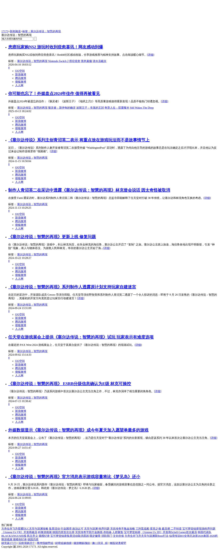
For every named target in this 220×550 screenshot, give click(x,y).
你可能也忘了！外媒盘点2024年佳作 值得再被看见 (54, 93)
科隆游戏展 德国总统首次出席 (56, 532)
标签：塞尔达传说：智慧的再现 (41, 31)
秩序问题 (103, 528)
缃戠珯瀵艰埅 (118, 543)
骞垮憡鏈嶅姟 (45, 543)
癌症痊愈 (74, 61)
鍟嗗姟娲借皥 (63, 543)
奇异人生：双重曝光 (116, 107)
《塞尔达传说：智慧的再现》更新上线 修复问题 (52, 236)
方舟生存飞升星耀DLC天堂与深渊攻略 (24, 528)
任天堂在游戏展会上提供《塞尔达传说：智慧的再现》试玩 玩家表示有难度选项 (81, 337)
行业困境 (66, 528)
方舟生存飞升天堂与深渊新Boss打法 (146, 535)
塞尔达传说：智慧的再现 (32, 61)
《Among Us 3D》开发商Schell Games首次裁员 (169, 532)
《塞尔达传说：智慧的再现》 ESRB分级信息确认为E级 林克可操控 (69, 383)
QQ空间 (20, 70)
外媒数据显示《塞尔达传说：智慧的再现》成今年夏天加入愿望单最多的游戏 (78, 430)
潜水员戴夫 (99, 61)
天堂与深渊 (91, 528)
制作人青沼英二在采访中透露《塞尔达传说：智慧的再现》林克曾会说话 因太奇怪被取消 (89, 190)
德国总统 (33, 539)
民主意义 (32, 535)
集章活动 (54, 528)
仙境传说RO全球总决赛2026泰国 (189, 535)
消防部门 (106, 535)
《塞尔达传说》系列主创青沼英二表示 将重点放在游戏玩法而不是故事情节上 (79, 140)
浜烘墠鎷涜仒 (26, 543)
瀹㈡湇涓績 (100, 543)
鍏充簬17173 (8, 543)
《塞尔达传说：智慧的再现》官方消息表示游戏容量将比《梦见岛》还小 (74, 476)
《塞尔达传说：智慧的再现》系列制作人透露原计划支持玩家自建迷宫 (72, 287)
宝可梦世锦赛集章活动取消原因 (69, 535)
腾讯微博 (20, 78)
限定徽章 (95, 535)
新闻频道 (15, 31)
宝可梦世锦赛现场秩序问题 (198, 528)
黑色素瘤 (86, 61)
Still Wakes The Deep (142, 107)
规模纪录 (44, 535)
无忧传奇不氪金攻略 (122, 528)
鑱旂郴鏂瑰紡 (82, 543)
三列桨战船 (142, 528)
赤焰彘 (107, 532)
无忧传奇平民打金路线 (89, 532)
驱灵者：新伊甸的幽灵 (62, 107)
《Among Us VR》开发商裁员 (19, 532)
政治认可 (77, 528)
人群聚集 (117, 532)
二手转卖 (176, 528)
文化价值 (118, 535)
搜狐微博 (20, 81)
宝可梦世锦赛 (132, 532)
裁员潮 (166, 528)
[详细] (150, 54)
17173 (4, 31)
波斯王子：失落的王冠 (90, 107)
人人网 (19, 85)
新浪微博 (20, 74)
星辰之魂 (155, 528)
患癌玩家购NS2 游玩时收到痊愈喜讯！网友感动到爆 (55, 47)
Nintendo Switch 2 (58, 61)
